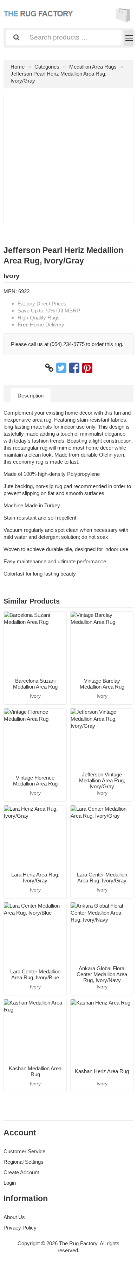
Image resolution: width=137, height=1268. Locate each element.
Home (18, 67)
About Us (14, 1217)
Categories (46, 67)
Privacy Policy (20, 1228)
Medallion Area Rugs (93, 67)
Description (31, 396)
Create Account (21, 1172)
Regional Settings (24, 1162)
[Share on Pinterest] (87, 368)
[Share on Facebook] (74, 368)
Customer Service (24, 1151)
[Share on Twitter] (61, 368)
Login (10, 1183)
